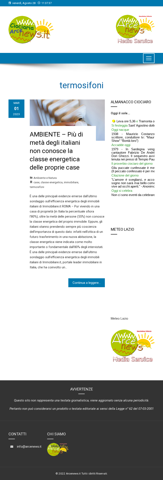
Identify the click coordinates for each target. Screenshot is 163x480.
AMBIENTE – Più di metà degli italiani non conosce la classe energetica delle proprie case (56, 151)
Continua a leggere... (87, 283)
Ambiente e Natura (45, 177)
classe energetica (52, 182)
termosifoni (37, 187)
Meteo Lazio (119, 318)
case (36, 182)
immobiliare (71, 182)
